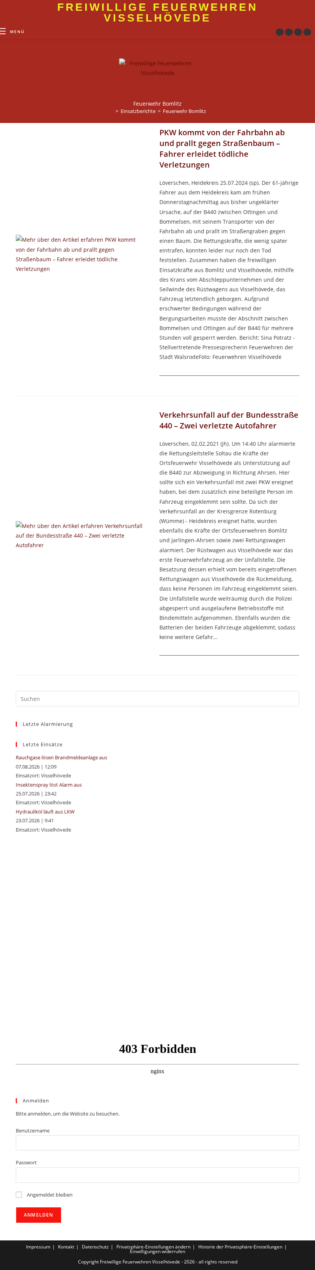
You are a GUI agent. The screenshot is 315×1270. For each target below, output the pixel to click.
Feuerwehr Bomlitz (184, 111)
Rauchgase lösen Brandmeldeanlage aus (61, 757)
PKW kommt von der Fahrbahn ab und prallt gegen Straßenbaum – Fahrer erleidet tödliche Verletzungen (222, 148)
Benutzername (33, 1130)
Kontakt (66, 1246)
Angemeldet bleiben (49, 1194)
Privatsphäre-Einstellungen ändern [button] (153, 1246)
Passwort (26, 1162)
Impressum (38, 1246)
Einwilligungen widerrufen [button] (157, 1251)
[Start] (111, 111)
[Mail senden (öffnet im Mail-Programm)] (307, 32)
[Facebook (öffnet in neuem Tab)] (280, 32)
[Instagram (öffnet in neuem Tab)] (289, 32)
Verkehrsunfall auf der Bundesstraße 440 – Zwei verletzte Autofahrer (228, 420)
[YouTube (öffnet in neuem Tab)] (298, 32)
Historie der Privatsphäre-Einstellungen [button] (240, 1246)
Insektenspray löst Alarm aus (49, 784)
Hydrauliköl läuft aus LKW (45, 811)
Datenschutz (95, 1246)
